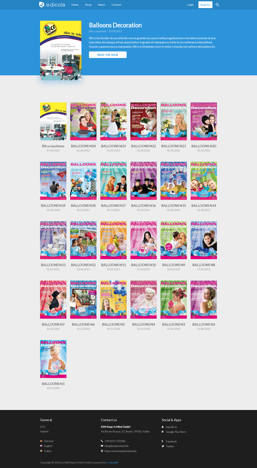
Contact (116, 4)
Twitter (170, 446)
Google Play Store (176, 431)
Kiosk (88, 4)
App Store (171, 426)
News (101, 4)
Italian (47, 451)
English (48, 445)
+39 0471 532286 (114, 441)
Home (74, 4)
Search (217, 4)
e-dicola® (112, 462)
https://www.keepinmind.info (120, 451)
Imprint (44, 431)
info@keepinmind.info (116, 445)
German (49, 441)
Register (205, 4)
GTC (43, 426)
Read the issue (107, 54)
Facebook (171, 441)
